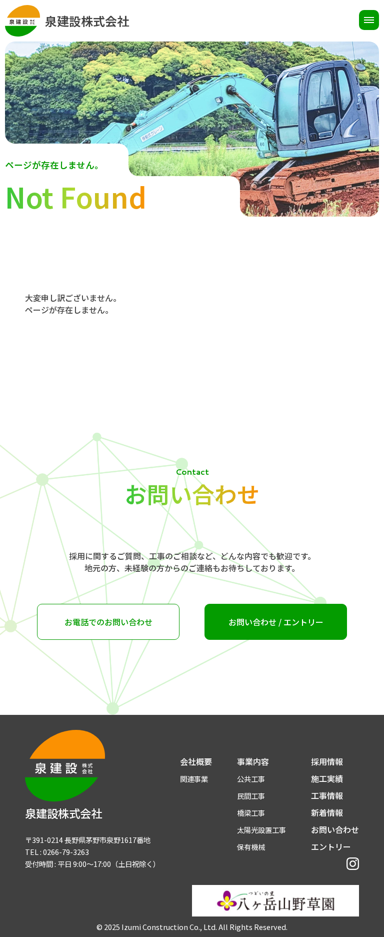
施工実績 (327, 778)
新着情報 (327, 812)
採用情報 (327, 761)
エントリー (331, 846)
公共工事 (251, 778)
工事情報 (327, 795)
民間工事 (251, 795)
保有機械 (251, 846)
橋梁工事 (251, 812)
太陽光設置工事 (261, 829)
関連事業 (194, 778)
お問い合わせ (335, 829)
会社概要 (196, 761)
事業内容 (253, 761)
